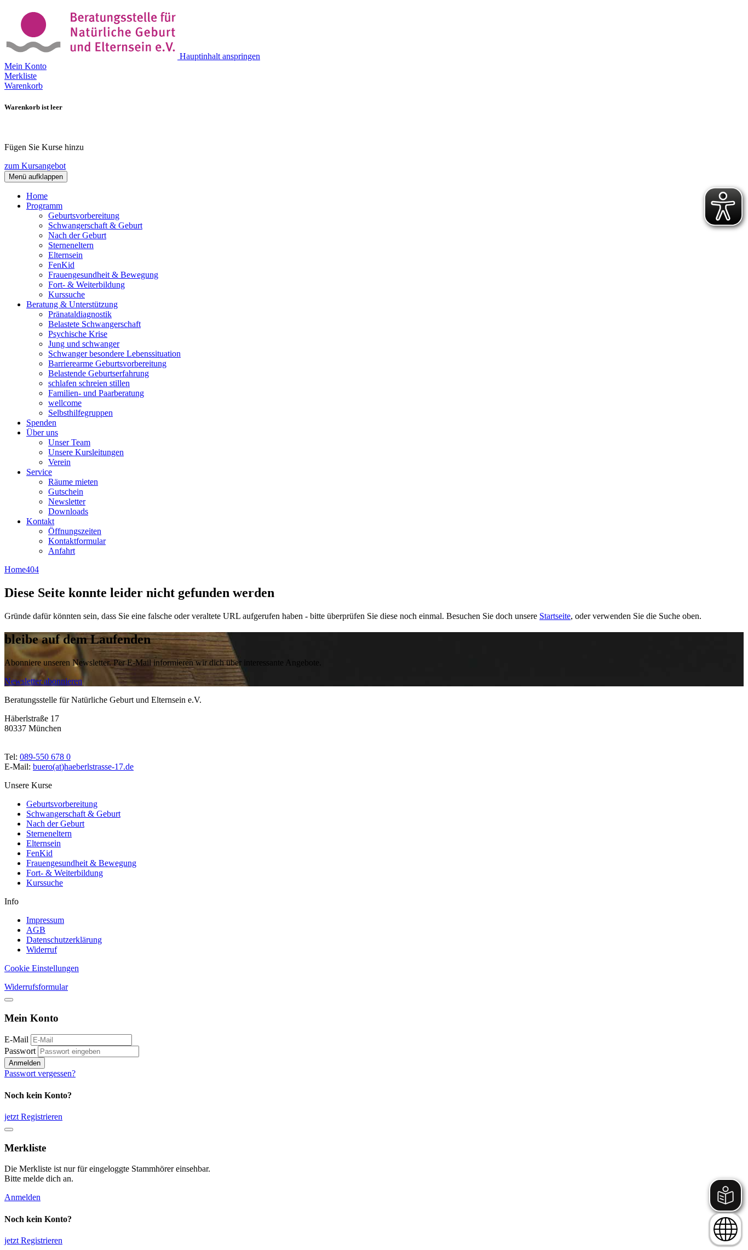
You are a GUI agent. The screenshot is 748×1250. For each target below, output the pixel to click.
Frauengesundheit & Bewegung (103, 274)
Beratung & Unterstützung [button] (72, 304)
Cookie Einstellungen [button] (41, 968)
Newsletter (66, 501)
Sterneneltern (71, 245)
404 (32, 569)
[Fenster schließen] (8, 1129)
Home (37, 195)
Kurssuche (66, 294)
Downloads (68, 511)
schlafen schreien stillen (89, 383)
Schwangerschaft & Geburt (95, 225)
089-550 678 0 (45, 756)
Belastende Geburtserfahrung (98, 373)
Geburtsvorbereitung (83, 215)
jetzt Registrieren (33, 1116)
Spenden (41, 422)
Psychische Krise (77, 334)
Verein (59, 462)
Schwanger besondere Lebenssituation (114, 353)
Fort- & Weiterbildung (86, 284)
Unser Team (69, 442)
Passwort (20, 1051)
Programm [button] (44, 205)
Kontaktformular (77, 541)
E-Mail (16, 1039)
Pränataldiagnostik (80, 314)
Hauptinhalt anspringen (220, 56)
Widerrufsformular (36, 986)
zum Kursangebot (35, 165)
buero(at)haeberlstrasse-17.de (83, 766)
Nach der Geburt (77, 235)
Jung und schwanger (83, 343)
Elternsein (65, 255)
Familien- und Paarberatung (96, 393)
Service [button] (39, 472)
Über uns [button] (42, 432)
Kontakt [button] (40, 521)
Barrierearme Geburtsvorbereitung (107, 363)
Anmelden (25, 1063)
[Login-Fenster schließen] (8, 999)
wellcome (65, 403)
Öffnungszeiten (74, 531)
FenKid (61, 265)
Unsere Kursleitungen (86, 452)
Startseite (555, 616)
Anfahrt (61, 550)
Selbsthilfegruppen (80, 412)
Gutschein (65, 491)
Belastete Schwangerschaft (94, 324)
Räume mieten (73, 481)
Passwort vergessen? (40, 1073)
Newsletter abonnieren (43, 681)
